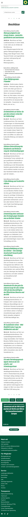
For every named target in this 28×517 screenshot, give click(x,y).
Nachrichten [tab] (5, 400)
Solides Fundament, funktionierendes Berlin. (14, 404)
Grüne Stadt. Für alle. (10, 71)
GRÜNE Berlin (4, 6)
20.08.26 (5, 424)
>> (19, 18)
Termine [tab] (12, 400)
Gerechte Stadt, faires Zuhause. (12, 69)
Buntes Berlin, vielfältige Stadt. (11, 68)
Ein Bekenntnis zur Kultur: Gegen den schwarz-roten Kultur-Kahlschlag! (14, 114)
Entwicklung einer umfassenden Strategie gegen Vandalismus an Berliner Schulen (14, 216)
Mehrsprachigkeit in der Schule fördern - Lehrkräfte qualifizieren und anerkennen (14, 35)
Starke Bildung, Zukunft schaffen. (10, 7)
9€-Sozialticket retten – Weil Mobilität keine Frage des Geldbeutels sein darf (13, 327)
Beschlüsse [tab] (19, 400)
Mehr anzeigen (14, 429)
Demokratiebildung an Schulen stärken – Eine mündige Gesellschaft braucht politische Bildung (13, 251)
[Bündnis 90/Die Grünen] (25, 2)
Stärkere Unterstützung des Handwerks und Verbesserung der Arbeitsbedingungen (14, 148)
